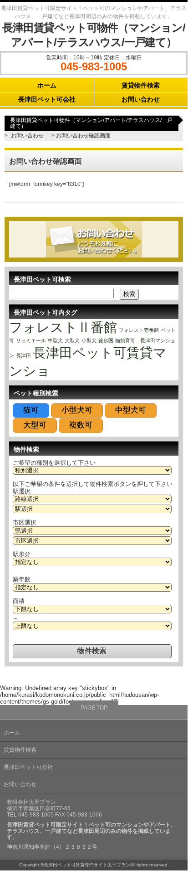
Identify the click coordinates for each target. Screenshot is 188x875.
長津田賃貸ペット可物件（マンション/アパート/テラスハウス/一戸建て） (91, 123)
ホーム (46, 85)
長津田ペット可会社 (47, 99)
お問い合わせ (141, 99)
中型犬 (55, 340)
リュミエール (31, 340)
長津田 (23, 355)
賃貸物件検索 (141, 85)
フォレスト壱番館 (139, 330)
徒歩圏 (105, 340)
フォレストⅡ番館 (63, 327)
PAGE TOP (94, 708)
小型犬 (89, 340)
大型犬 (72, 340)
